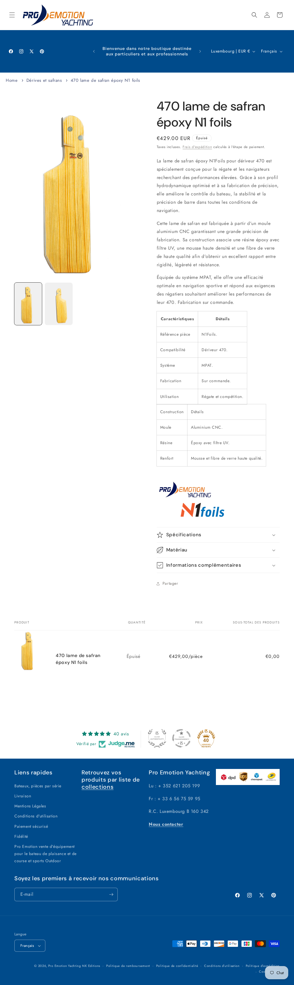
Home (12, 80)
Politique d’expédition (263, 965)
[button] (12, 15)
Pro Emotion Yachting (64, 965)
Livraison (22, 796)
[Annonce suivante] (200, 51)
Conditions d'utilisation (35, 816)
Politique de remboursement (128, 965)
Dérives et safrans (44, 80)
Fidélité (21, 836)
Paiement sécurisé (31, 826)
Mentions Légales (30, 806)
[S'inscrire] (111, 894)
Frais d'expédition (197, 146)
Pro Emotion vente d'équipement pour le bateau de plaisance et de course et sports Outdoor (45, 854)
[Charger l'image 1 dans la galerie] (28, 304)
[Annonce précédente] (94, 51)
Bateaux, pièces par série (37, 786)
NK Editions (91, 965)
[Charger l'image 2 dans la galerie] (58, 304)
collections (97, 786)
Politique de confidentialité (177, 965)
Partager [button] (170, 583)
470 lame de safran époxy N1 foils (105, 80)
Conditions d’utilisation (222, 965)
